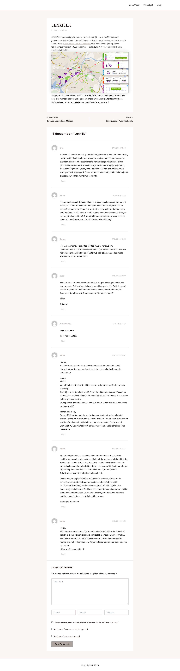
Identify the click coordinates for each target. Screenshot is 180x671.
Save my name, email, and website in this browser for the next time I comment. (87, 622)
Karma (63, 239)
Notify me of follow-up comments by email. (71, 629)
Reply (63, 181)
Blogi (159, 5)
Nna (61, 148)
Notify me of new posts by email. (67, 636)
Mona (62, 195)
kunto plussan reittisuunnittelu (77, 43)
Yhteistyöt (148, 5)
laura (62, 276)
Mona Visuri (134, 5)
